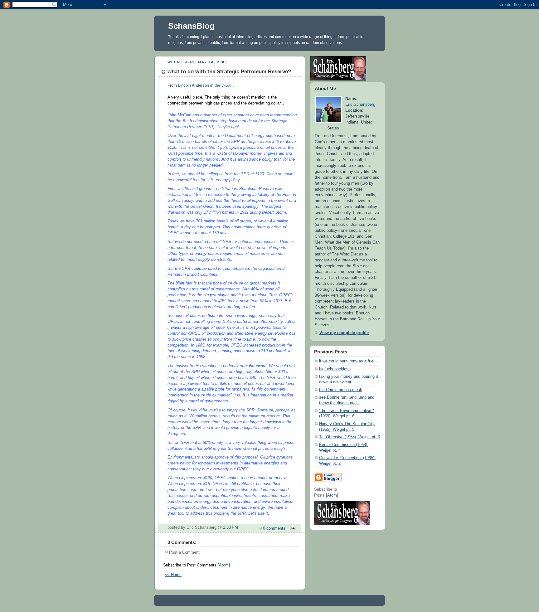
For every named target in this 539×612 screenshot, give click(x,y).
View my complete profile (344, 333)
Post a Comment (184, 552)
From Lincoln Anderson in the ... (201, 85)
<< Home (173, 575)
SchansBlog (191, 26)
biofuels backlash (335, 369)
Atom (224, 565)
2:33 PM (230, 527)
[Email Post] (292, 528)
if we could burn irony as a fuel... (348, 361)
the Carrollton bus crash (340, 390)
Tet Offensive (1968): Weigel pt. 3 (349, 437)
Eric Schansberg (360, 104)
